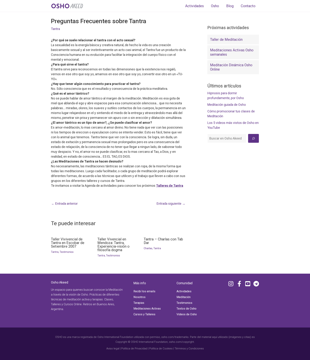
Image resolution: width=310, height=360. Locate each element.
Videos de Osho (187, 314)
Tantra (55, 29)
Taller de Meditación (226, 39)
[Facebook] (239, 284)
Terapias (138, 303)
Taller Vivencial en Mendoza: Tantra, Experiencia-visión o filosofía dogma (113, 244)
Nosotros (139, 297)
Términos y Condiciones (189, 348)
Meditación (184, 297)
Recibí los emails (144, 291)
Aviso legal (112, 348)
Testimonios (67, 251)
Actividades (184, 291)
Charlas (148, 248)
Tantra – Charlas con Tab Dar (163, 241)
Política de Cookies (161, 348)
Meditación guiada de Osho (226, 104)
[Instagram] (231, 284)
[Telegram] (256, 284)
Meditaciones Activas (147, 308)
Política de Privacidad (134, 348)
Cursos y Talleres (144, 314)
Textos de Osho (186, 308)
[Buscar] (253, 138)
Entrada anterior (64, 203)
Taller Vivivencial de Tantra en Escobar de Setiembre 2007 (67, 242)
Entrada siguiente (171, 203)
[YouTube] (248, 284)
